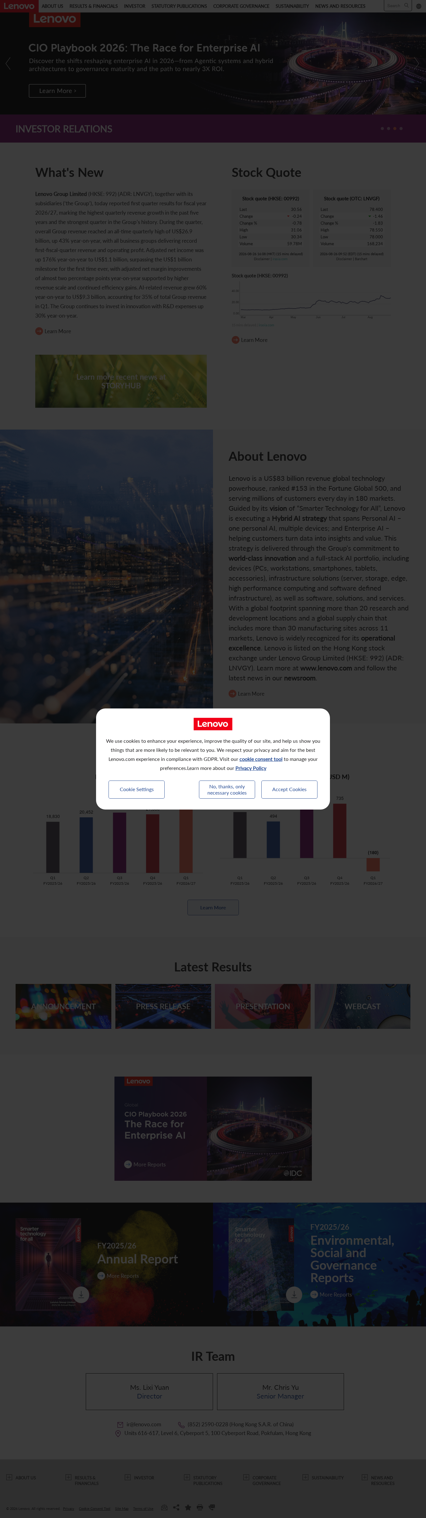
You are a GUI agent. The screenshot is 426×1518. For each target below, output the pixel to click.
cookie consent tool (261, 759)
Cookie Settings (137, 789)
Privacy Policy (250, 768)
